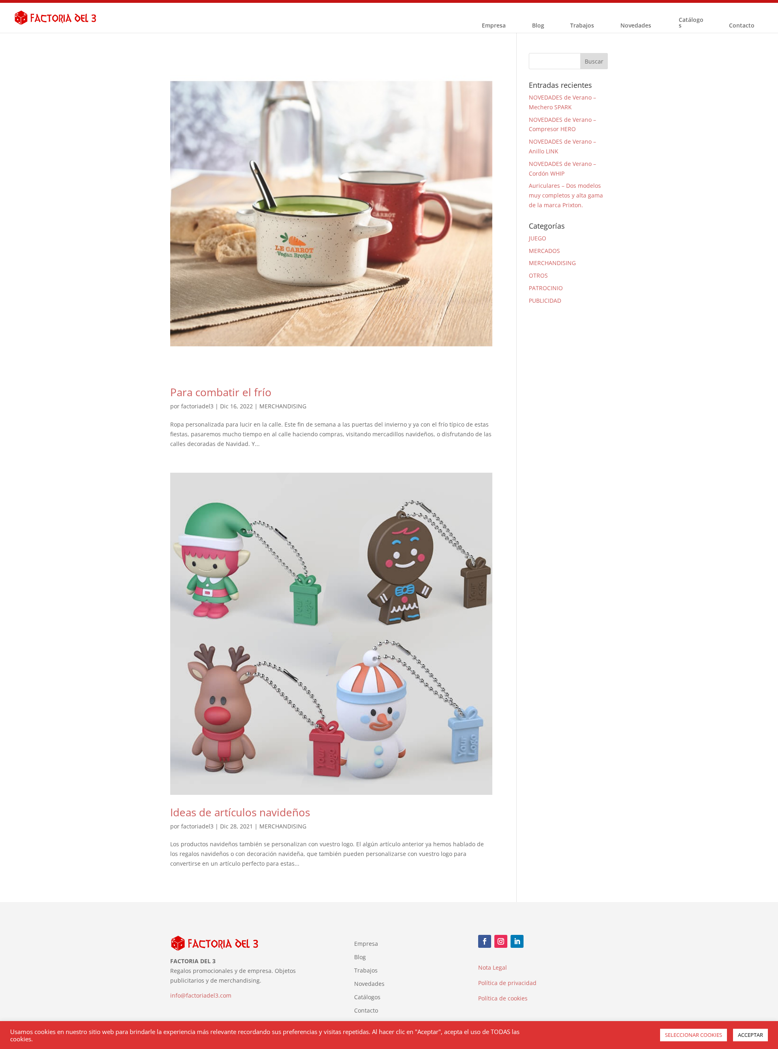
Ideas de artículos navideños (240, 812)
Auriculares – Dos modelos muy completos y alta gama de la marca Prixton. (566, 195)
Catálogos (691, 23)
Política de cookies (503, 998)
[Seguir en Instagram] (500, 941)
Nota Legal (492, 967)
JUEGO (537, 238)
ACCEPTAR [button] (750, 1034)
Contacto (741, 26)
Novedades (635, 26)
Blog (538, 26)
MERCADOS (544, 251)
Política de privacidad (507, 983)
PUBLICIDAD (545, 300)
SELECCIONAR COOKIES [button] (693, 1034)
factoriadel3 (197, 406)
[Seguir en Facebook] (484, 941)
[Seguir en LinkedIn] (517, 941)
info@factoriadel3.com (200, 995)
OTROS (538, 275)
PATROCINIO (546, 288)
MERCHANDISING (282, 406)
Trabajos (582, 26)
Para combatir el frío (220, 392)
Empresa (494, 26)
